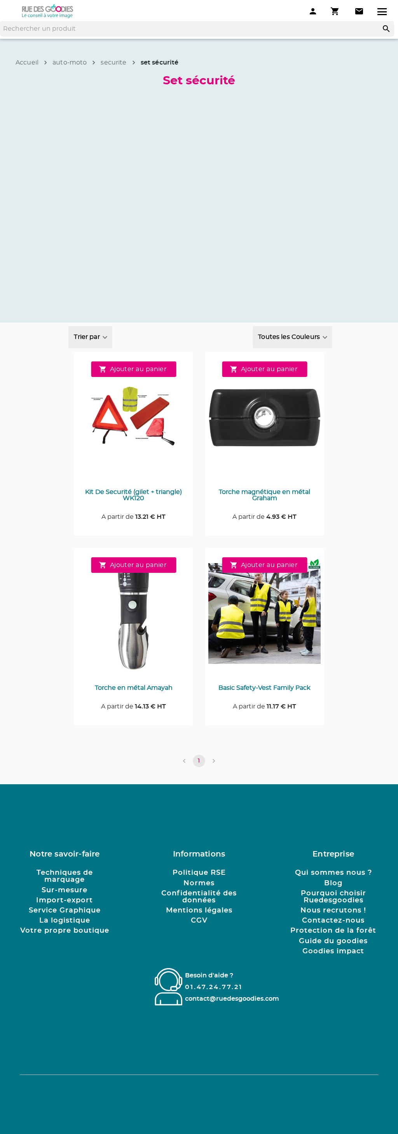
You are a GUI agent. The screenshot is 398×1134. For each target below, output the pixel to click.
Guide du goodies (333, 941)
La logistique (64, 920)
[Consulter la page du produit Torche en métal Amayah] (133, 618)
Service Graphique (65, 910)
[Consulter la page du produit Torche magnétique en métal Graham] (264, 422)
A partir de (133, 517)
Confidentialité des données (199, 897)
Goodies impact (333, 951)
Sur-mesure (64, 890)
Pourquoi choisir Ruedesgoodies (333, 897)
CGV (199, 920)
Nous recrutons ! (333, 910)
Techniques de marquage (65, 876)
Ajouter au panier (138, 369)
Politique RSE (199, 872)
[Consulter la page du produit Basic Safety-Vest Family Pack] (264, 618)
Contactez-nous (333, 920)
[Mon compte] (313, 11)
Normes (199, 883)
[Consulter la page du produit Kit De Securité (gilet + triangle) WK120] (133, 422)
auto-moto (69, 62)
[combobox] (90, 337)
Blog (333, 883)
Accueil (27, 62)
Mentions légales (199, 910)
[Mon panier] (335, 11)
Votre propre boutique (64, 930)
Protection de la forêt (333, 930)
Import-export (64, 900)
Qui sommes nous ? (333, 872)
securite (113, 62)
